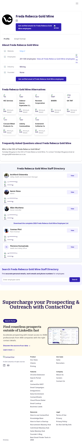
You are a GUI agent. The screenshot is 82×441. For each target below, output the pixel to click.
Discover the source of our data (15, 346)
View (72, 176)
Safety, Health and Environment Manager (24, 177)
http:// (22, 51)
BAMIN (54, 101)
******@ (10, 185)
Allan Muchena (17, 207)
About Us (60, 375)
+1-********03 (12, 182)
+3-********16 (12, 237)
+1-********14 (12, 198)
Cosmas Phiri (16, 229)
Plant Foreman (15, 232)
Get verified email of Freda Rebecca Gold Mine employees (41, 79)
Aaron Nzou (15, 191)
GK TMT (70, 101)
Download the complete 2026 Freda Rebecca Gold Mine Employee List (41, 223)
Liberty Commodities (24, 125)
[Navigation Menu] (77, 3)
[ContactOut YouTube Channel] (8, 401)
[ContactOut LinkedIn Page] (4, 401)
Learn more (7, 350)
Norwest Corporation (40, 102)
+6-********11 (12, 253)
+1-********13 (12, 215)
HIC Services (8, 101)
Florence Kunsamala (19, 246)
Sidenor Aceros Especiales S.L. (25, 103)
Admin (12, 193)
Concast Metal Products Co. (9, 125)
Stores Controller (15, 210)
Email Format (20, 39)
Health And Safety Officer (18, 248)
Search (74, 279)
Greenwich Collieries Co (40, 125)
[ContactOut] (13, 3)
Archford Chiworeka (19, 174)
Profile (7, 39)
